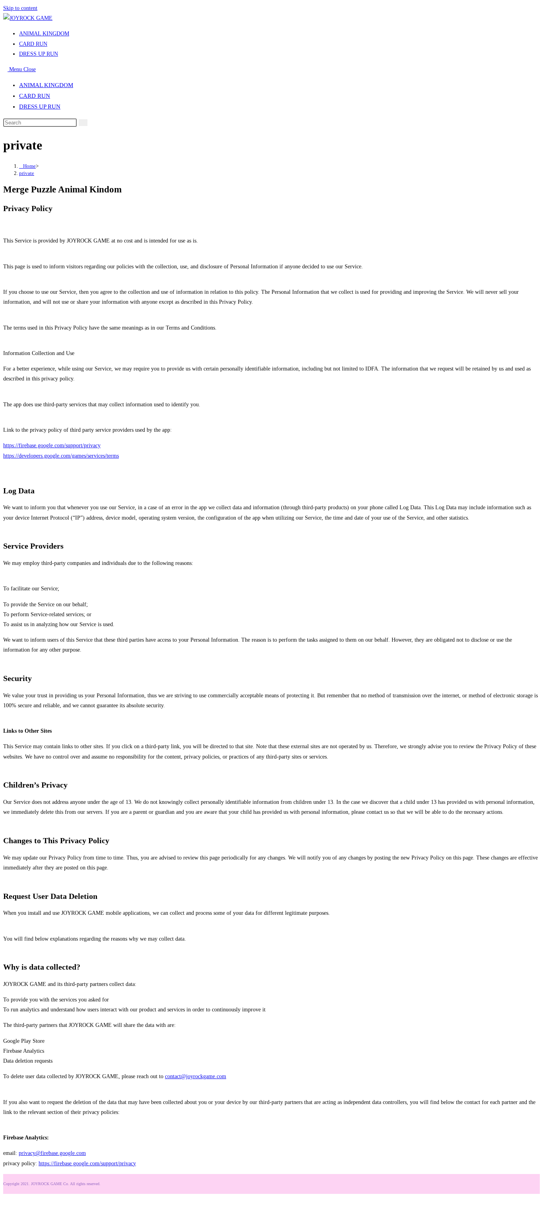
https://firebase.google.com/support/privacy (52, 445)
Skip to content (20, 8)
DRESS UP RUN (39, 106)
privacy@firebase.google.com (52, 1153)
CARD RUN (34, 96)
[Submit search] (83, 122)
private (26, 173)
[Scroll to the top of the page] (5, 1199)
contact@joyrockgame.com (195, 1076)
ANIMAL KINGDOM (46, 85)
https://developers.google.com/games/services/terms (61, 456)
